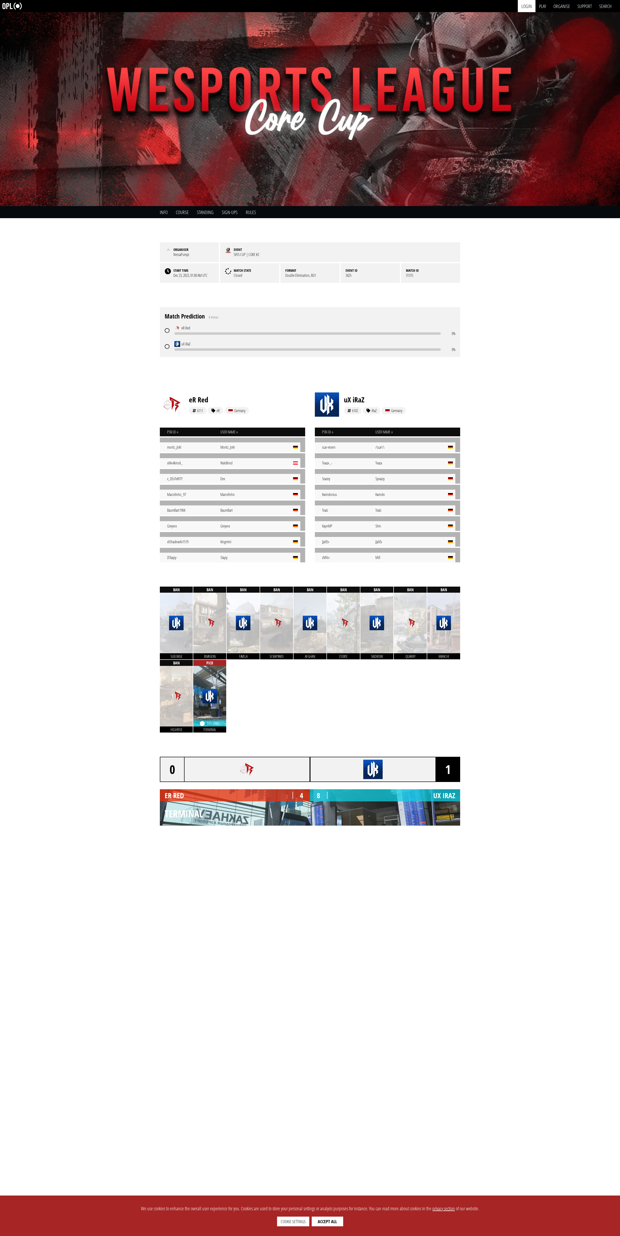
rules (251, 212)
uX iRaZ (354, 400)
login (526, 6)
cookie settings (293, 1221)
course (182, 212)
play (542, 6)
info (164, 212)
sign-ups (230, 212)
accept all (327, 1221)
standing (205, 212)
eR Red (198, 400)
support (584, 6)
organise (561, 6)
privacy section (443, 1208)
